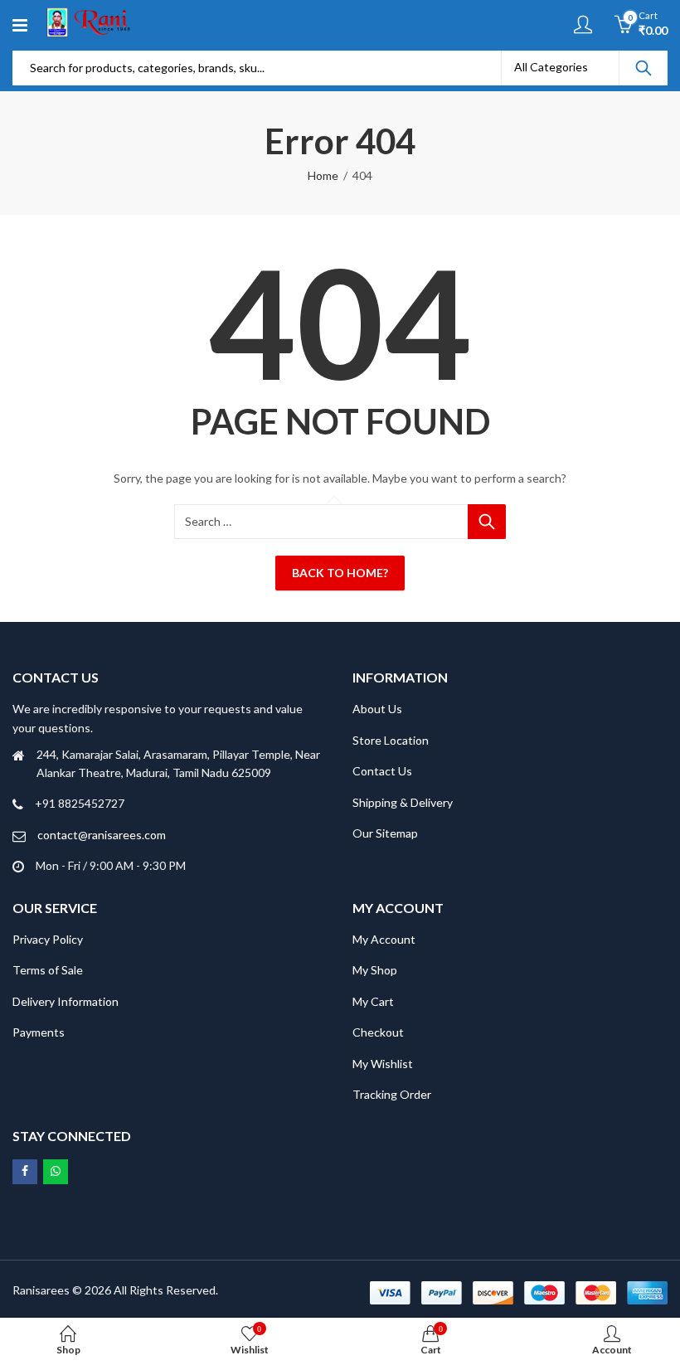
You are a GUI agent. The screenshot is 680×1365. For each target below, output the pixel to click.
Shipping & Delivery (402, 802)
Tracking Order (391, 1094)
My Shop (374, 970)
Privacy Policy (47, 939)
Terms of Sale (47, 970)
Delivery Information (65, 1001)
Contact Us (382, 771)
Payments (38, 1032)
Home (323, 175)
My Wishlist (382, 1064)
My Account (383, 939)
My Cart (373, 1001)
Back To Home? (340, 573)
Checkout (378, 1032)
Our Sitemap (385, 833)
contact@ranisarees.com (101, 835)
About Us (377, 709)
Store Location (390, 740)
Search (643, 68)
